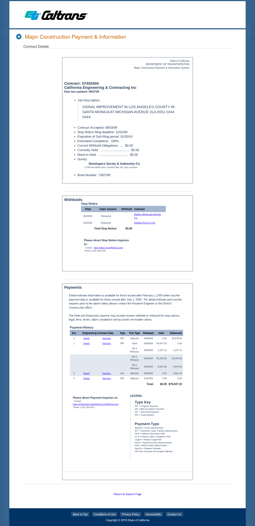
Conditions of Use (105, 514)
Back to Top (80, 514)
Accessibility (153, 514)
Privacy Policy (130, 514)
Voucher (106, 338)
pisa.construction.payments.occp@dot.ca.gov (96, 404)
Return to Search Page (128, 494)
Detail (86, 338)
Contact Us (174, 514)
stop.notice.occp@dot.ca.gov (108, 247)
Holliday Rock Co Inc (144, 223)
